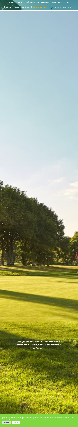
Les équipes (30, 2)
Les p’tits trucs (12, 7)
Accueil (12, 2)
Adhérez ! (26, 7)
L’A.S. (20, 2)
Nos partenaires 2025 (46, 2)
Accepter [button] (16, 422)
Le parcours (63, 2)
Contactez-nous (40, 7)
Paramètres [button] (7, 422)
